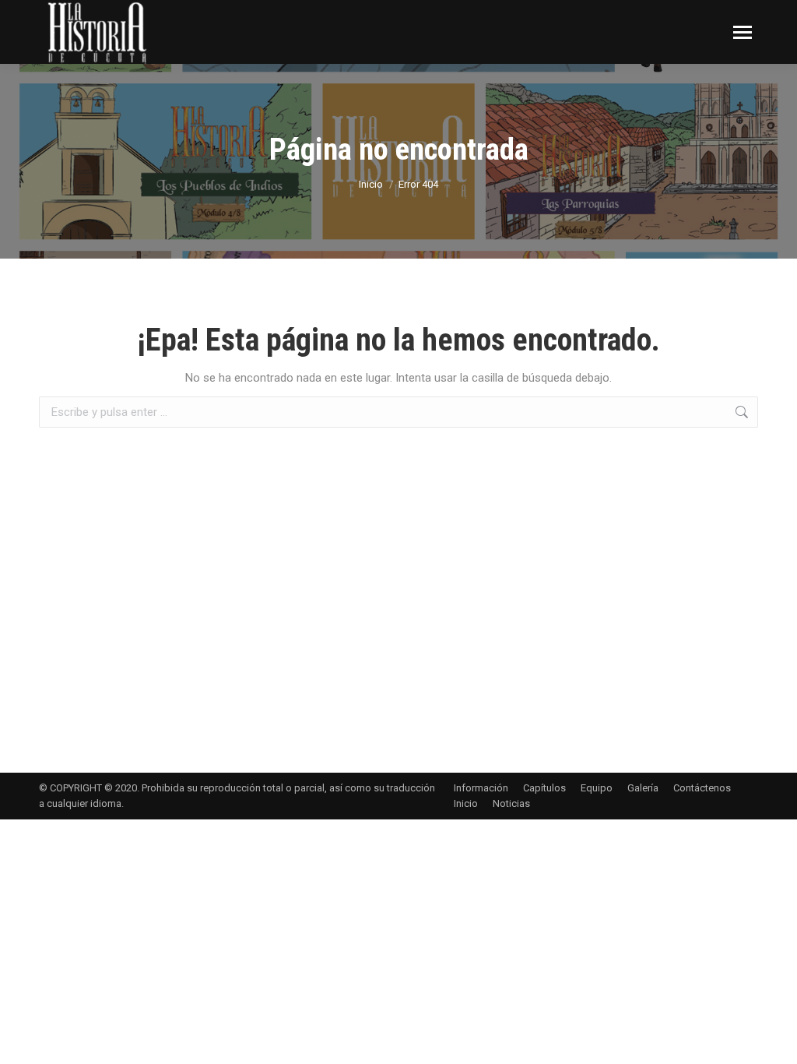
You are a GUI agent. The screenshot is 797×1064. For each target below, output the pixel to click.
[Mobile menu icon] (742, 32)
